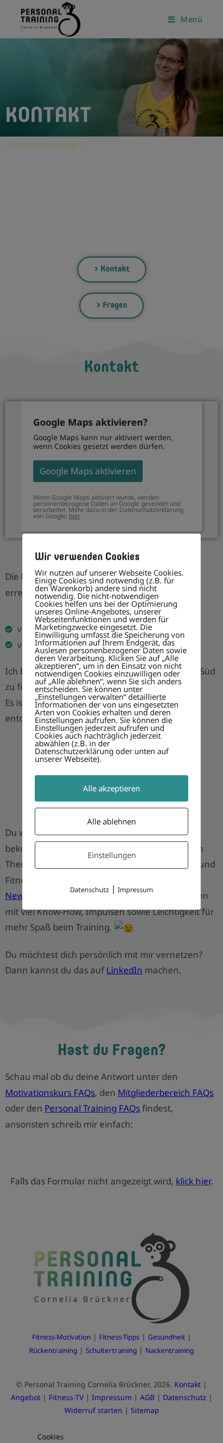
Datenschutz (89, 889)
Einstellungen (112, 855)
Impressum (135, 889)
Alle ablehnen (111, 821)
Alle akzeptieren (111, 788)
